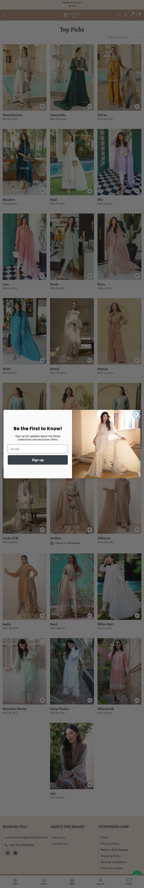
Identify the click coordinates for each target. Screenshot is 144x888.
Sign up (38, 460)
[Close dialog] (136, 414)
